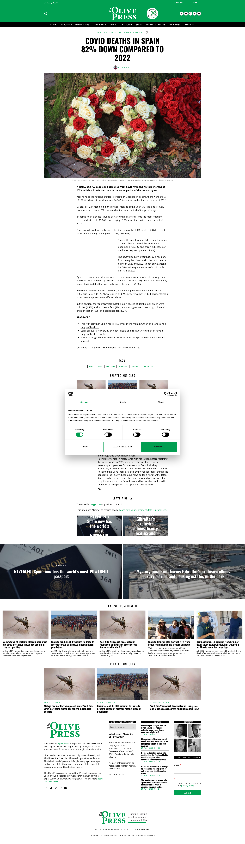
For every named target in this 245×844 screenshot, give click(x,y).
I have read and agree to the (189, 784)
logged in (96, 504)
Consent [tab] (84, 402)
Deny (86, 447)
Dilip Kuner (126, 67)
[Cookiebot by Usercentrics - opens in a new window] (166, 394)
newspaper (123, 366)
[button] (133, 726)
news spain (110, 366)
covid (91, 366)
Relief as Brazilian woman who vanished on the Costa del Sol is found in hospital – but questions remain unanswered (154, 756)
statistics (135, 366)
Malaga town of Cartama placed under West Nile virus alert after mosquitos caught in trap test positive (25, 644)
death (100, 366)
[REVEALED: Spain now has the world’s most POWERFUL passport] (99, 526)
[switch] (108, 435)
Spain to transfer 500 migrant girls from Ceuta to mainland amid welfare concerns (169, 643)
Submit (187, 792)
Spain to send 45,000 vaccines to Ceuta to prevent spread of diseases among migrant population (72, 644)
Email (177, 765)
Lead (128, 32)
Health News (109, 347)
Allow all (159, 447)
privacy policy (187, 785)
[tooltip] (182, 14)
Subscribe (178, 2)
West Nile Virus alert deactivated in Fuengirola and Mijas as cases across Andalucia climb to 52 (118, 644)
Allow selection (122, 447)
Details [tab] (122, 402)
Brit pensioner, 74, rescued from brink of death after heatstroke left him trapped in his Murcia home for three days (218, 644)
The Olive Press (149, 366)
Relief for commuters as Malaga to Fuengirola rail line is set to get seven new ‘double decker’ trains (154, 769)
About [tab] (161, 402)
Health (121, 32)
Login (194, 2)
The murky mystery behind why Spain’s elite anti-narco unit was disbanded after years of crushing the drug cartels (154, 783)
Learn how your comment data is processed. (143, 509)
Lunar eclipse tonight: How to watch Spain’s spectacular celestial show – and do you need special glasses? (153, 728)
